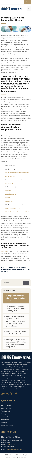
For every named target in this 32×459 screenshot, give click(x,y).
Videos (3, 414)
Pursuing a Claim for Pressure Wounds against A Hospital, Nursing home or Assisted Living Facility (16, 343)
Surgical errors (10, 176)
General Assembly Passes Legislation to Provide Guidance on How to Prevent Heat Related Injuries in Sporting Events (16, 321)
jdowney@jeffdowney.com (14, 449)
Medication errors (11, 190)
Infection (8, 198)
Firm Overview (6, 405)
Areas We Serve (7, 426)
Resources (5, 420)
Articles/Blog (5, 417)
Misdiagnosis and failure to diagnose (17, 173)
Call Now (27, 2)
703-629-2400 (11, 445)
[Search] (26, 283)
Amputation (9, 201)
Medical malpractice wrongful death (17, 212)
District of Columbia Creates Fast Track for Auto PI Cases (16, 333)
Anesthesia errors (11, 194)
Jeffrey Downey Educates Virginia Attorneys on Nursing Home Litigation (16, 308)
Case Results (6, 408)
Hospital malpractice (12, 208)
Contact (4, 251)
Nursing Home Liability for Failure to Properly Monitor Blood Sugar (15, 298)
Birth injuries (9, 183)
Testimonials (5, 411)
